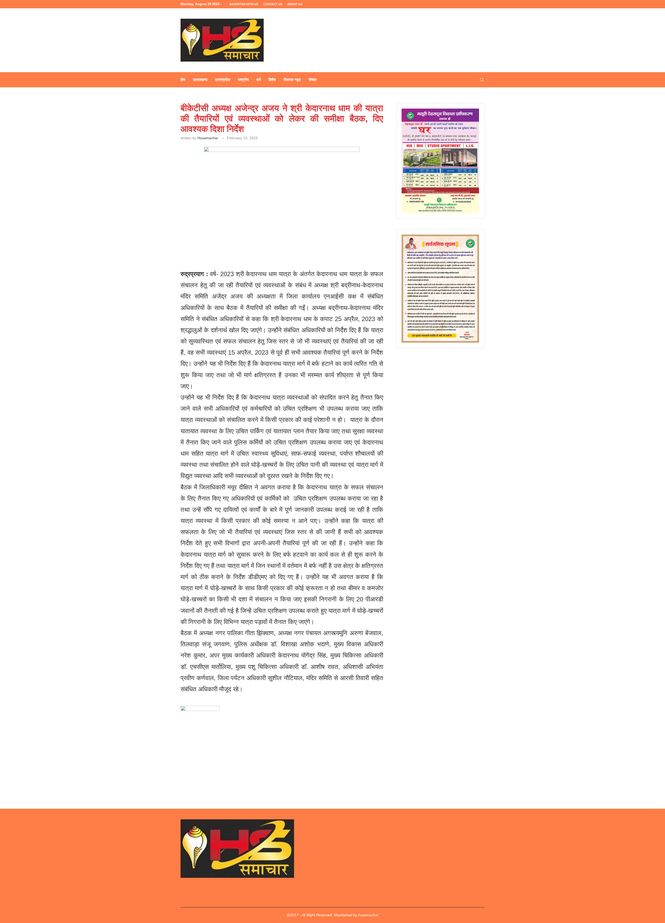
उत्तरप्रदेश (222, 79)
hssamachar (207, 138)
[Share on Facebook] (229, 241)
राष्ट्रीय (243, 79)
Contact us (272, 4)
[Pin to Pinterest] (253, 241)
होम (183, 79)
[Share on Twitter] (241, 241)
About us (294, 4)
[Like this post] (218, 241)
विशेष (272, 79)
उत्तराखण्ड (200, 79)
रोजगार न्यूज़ (292, 79)
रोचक (312, 79)
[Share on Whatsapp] (265, 241)
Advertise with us (243, 4)
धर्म (258, 79)
